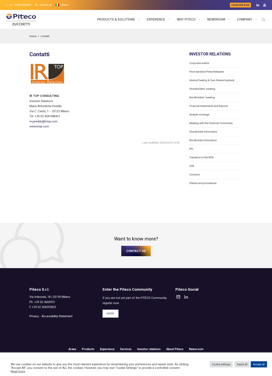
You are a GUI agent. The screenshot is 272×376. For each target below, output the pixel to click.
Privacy (34, 316)
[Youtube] (264, 5)
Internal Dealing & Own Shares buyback (211, 80)
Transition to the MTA (201, 157)
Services (126, 349)
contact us (45, 4)
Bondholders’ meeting (202, 97)
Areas (72, 349)
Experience (156, 19)
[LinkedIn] (257, 5)
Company (244, 19)
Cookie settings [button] (221, 364)
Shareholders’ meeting (202, 88)
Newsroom (216, 19)
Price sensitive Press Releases (206, 71)
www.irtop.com (39, 126)
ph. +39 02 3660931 (20, 4)
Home (32, 36)
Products (88, 349)
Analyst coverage (199, 114)
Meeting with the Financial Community (211, 123)
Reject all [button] (242, 364)
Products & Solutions (116, 19)
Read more (18, 371)
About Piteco (174, 349)
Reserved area (240, 4)
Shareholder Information (203, 131)
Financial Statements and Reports (208, 105)
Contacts (194, 174)
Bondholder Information (203, 140)
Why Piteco (186, 19)
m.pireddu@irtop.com (43, 121)
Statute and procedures (202, 183)
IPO (191, 148)
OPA (191, 165)
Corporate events (199, 63)
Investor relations (149, 349)
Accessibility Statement (57, 316)
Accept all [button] (259, 364)
